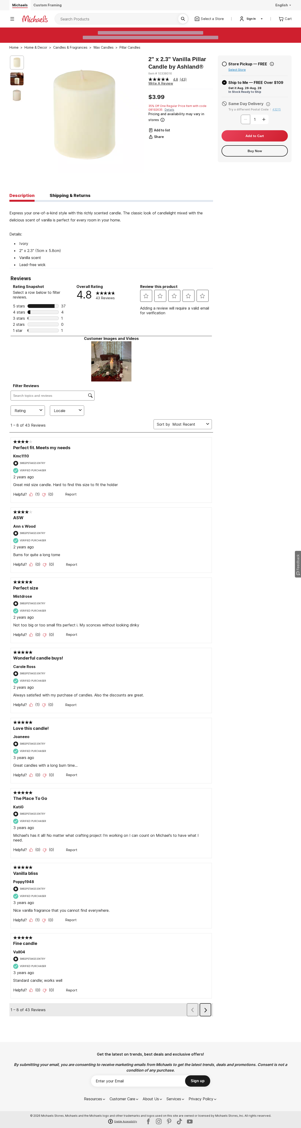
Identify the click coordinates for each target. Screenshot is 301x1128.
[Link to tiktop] (179, 1121)
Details (169, 109)
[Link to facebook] (148, 1121)
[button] (180, 117)
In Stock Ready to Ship (244, 92)
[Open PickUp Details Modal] (271, 64)
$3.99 (156, 97)
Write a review (160, 83)
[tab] (22, 196)
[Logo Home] (35, 19)
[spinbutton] (254, 119)
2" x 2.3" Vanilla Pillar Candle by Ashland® (177, 63)
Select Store (237, 69)
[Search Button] (183, 19)
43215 (276, 109)
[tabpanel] (111, 235)
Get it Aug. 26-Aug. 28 (244, 88)
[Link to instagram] (158, 1121)
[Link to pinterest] (169, 1121)
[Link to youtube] (190, 1121)
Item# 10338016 (160, 73)
